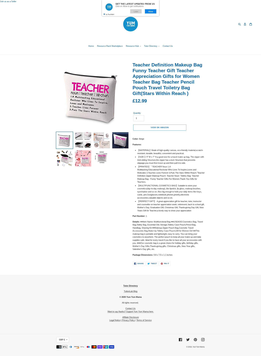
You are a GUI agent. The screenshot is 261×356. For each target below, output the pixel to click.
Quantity (137, 113)
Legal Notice (114, 320)
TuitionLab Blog (130, 291)
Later (136, 11)
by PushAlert (110, 14)
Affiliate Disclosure (130, 317)
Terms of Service (144, 320)
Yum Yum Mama (199, 347)
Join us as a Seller (8, 1)
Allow (150, 11)
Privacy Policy (128, 320)
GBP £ (62, 339)
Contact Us (130, 308)
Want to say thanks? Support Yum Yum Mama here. (131, 311)
